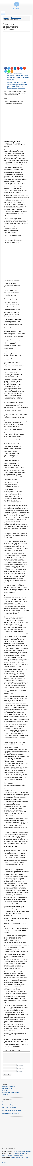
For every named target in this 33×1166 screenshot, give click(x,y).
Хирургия (5, 1094)
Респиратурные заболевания (11, 1092)
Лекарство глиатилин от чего (19, 1157)
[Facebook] (5, 68)
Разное (4, 1090)
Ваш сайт (20, 1071)
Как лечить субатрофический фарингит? (14, 1105)
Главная (6, 18)
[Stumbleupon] (24, 68)
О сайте (4, 1162)
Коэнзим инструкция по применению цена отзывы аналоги (14, 1154)
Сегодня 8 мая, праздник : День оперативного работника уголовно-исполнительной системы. (17, 84)
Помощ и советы (16, 18)
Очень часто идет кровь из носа (11, 1102)
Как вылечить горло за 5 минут (23, 1151)
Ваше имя (20, 1065)
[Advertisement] (16, 50)
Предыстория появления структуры (18, 77)
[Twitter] (8, 68)
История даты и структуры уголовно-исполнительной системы (17, 74)
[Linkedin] (15, 68)
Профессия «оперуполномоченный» (14, 80)
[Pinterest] (18, 68)
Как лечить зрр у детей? (9, 1108)
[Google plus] (11, 68)
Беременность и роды (9, 1086)
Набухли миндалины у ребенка (11, 1111)
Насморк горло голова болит (10, 1113)
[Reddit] (21, 68)
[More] (11, 71)
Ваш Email (20, 1068)
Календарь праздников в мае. (16, 88)
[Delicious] (5, 71)
